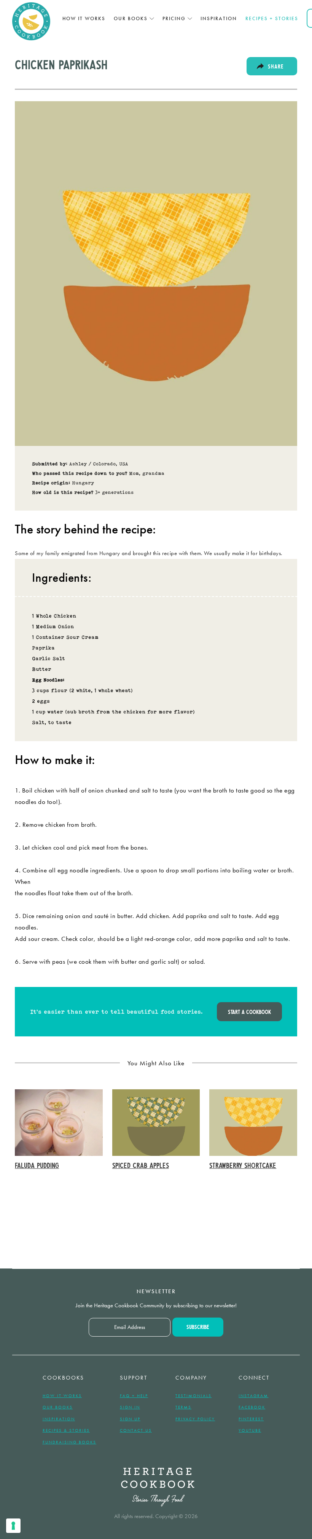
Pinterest (251, 1418)
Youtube (250, 1430)
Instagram (253, 1395)
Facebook (252, 1407)
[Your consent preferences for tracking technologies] (13, 1525)
